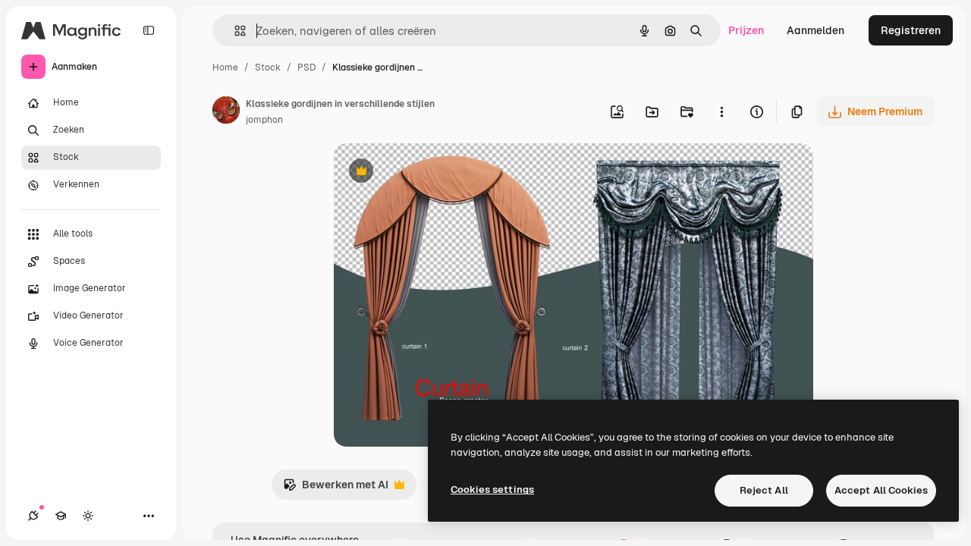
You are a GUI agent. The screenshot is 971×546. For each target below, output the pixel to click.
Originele (433, 172)
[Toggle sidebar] (149, 30)
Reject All (764, 490)
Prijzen (746, 30)
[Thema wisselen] (88, 516)
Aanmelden (815, 30)
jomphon (264, 120)
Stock (268, 67)
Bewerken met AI (335, 489)
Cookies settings (492, 489)
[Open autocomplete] (234, 30)
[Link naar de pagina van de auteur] (226, 112)
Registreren (911, 30)
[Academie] (61, 516)
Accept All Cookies (881, 490)
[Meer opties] (721, 111)
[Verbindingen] (33, 516)
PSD (306, 67)
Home (225, 67)
